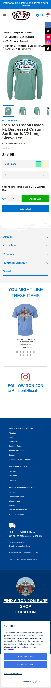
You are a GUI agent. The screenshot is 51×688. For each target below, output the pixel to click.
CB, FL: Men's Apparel (16, 41)
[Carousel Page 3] (24, 352)
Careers (12, 455)
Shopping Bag (14, 501)
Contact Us (13, 442)
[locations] (37, 15)
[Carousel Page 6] (34, 352)
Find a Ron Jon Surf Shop (26, 606)
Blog (11, 437)
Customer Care (15, 446)
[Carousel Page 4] (27, 352)
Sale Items (13, 476)
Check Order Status (16, 497)
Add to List (25, 209)
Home (6, 32)
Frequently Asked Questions (20, 459)
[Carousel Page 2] (20, 352)
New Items (13, 480)
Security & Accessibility (18, 510)
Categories (18, 32)
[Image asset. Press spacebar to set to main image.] (8, 111)
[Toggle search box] (42, 15)
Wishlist (12, 505)
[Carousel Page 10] (30, 355)
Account (12, 492)
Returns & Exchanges (17, 451)
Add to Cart (35, 199)
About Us (12, 433)
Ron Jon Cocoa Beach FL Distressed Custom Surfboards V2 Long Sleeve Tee (26, 47)
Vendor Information (16, 514)
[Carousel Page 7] (20, 355)
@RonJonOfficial (22, 390)
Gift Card (12, 471)
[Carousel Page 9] (27, 355)
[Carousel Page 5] (30, 352)
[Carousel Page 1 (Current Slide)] (17, 352)
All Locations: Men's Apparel (19, 37)
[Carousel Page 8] (24, 355)
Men (29, 32)
